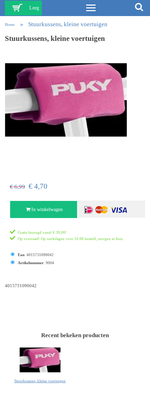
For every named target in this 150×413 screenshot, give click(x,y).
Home (10, 24)
